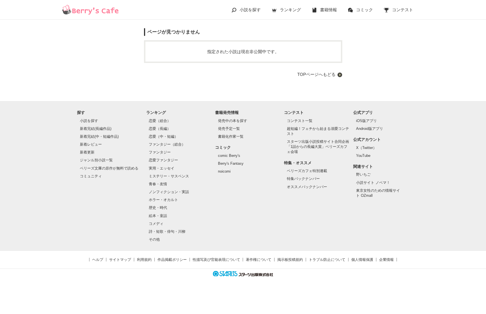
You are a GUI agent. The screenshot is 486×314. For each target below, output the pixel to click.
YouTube (363, 155)
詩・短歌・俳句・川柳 (167, 231)
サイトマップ (120, 259)
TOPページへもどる (316, 74)
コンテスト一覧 (299, 121)
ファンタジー (160, 152)
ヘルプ (97, 259)
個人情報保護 (362, 259)
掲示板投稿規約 (290, 259)
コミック (364, 9)
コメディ (156, 224)
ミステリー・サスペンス (169, 176)
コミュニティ (91, 176)
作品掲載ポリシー (172, 259)
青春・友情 (158, 184)
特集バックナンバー (303, 179)
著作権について (258, 259)
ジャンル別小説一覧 (96, 160)
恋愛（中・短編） (163, 136)
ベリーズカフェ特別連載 (307, 171)
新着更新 (87, 152)
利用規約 (144, 259)
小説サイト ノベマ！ (373, 182)
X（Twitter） (366, 148)
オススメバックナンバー (307, 187)
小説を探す (250, 9)
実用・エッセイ (161, 168)
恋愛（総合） (160, 121)
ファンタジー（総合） (167, 144)
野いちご (363, 174)
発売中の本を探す (232, 121)
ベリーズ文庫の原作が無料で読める (109, 168)
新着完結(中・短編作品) (99, 136)
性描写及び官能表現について (216, 259)
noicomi (224, 171)
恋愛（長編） (160, 128)
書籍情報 (328, 9)
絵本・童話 (158, 216)
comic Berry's (229, 155)
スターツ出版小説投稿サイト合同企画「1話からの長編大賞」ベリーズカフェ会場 (318, 146)
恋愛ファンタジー (163, 160)
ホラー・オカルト (163, 200)
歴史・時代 (158, 207)
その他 (154, 239)
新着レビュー (91, 144)
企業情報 (386, 259)
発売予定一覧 (229, 128)
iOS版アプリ (366, 121)
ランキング (290, 9)
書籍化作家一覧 (231, 136)
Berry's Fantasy (231, 163)
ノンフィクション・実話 (169, 192)
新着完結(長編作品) (95, 128)
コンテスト (402, 9)
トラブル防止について (327, 259)
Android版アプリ (369, 128)
